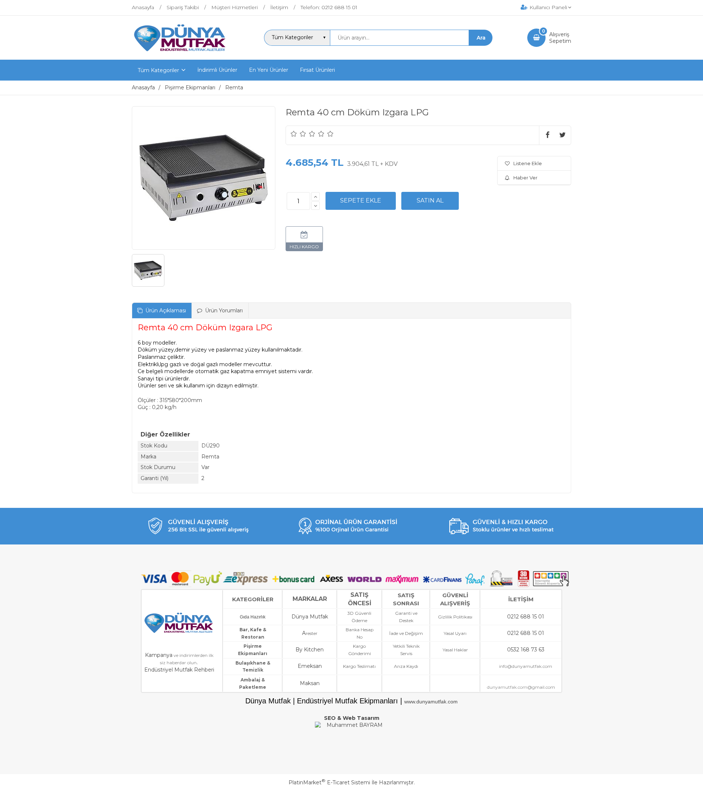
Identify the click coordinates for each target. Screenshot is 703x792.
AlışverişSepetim (560, 37)
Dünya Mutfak (309, 616)
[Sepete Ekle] (361, 200)
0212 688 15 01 (525, 616)
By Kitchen (309, 649)
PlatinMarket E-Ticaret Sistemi (329, 782)
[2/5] (298, 133)
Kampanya (158, 655)
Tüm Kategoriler (158, 70)
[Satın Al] (430, 200)
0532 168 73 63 (525, 649)
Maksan (310, 683)
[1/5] (293, 133)
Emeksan (310, 666)
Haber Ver (525, 178)
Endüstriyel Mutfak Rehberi (179, 669)
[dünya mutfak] (181, 53)
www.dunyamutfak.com (431, 701)
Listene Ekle (527, 163)
